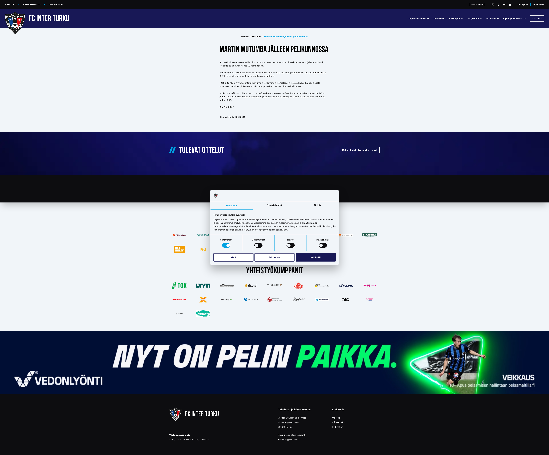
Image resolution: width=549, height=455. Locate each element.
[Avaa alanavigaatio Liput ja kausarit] (524, 19)
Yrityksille (473, 18)
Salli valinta (274, 257)
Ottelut (336, 417)
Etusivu (245, 36)
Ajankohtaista (417, 18)
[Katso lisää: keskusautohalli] (227, 285)
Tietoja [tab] (317, 205)
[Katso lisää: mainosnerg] (179, 313)
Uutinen (255, 36)
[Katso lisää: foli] (203, 249)
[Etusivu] (15, 17)
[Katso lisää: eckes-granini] (298, 285)
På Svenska (538, 4)
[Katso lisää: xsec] (203, 299)
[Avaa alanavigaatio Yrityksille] (481, 19)
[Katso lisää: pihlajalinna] (179, 235)
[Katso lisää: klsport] (322, 299)
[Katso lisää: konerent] (369, 285)
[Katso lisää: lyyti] (203, 285)
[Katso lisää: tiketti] (251, 285)
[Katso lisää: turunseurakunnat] (274, 299)
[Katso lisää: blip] (346, 299)
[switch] (258, 245)
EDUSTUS (9, 4)
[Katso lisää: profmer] (251, 300)
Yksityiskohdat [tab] (274, 205)
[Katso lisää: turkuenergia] (179, 249)
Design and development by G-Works (189, 439)
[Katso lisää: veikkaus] (346, 285)
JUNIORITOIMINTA (32, 4)
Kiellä (233, 257)
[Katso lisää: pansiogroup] (322, 285)
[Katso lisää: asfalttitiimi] (227, 299)
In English (523, 4)
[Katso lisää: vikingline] (179, 299)
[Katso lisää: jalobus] (298, 300)
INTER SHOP (477, 4)
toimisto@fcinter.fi (296, 435)
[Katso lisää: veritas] (203, 235)
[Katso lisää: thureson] (274, 285)
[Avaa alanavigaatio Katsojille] (462, 19)
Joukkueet (439, 18)
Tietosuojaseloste (179, 435)
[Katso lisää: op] (346, 235)
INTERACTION (56, 4)
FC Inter (491, 18)
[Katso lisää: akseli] (369, 235)
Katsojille (454, 18)
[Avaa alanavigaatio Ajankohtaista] (428, 19)
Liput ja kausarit (512, 18)
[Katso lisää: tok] (179, 285)
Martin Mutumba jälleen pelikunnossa (285, 36)
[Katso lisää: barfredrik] (369, 299)
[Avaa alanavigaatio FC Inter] (498, 19)
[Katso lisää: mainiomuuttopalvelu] (203, 313)
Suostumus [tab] (231, 205)
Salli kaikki (315, 257)
